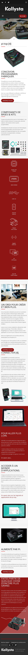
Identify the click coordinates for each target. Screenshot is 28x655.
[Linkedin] (2, 2)
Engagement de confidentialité (18, 642)
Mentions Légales (5, 642)
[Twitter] (8, 2)
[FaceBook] (5, 2)
